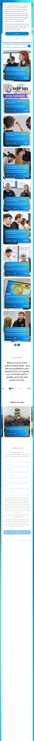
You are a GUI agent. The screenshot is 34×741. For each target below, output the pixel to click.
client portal (14, 456)
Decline (17, 37)
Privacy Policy (20, 21)
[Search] (29, 46)
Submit (17, 532)
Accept (17, 33)
